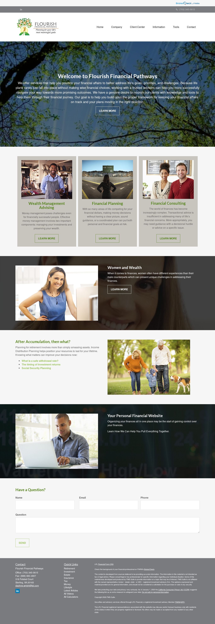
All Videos (69, 593)
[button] (116, 27)
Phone (144, 497)
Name (18, 497)
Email (82, 497)
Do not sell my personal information (155, 592)
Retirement (69, 568)
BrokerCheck (149, 569)
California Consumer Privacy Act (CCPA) (174, 589)
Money (67, 584)
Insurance (69, 577)
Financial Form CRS (105, 564)
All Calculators (71, 596)
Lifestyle (68, 587)
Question (20, 514)
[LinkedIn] (21, 9)
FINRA (177, 602)
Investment (69, 571)
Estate (67, 574)
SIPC (183, 602)
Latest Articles (71, 590)
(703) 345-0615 (187, 9)
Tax (66, 581)
